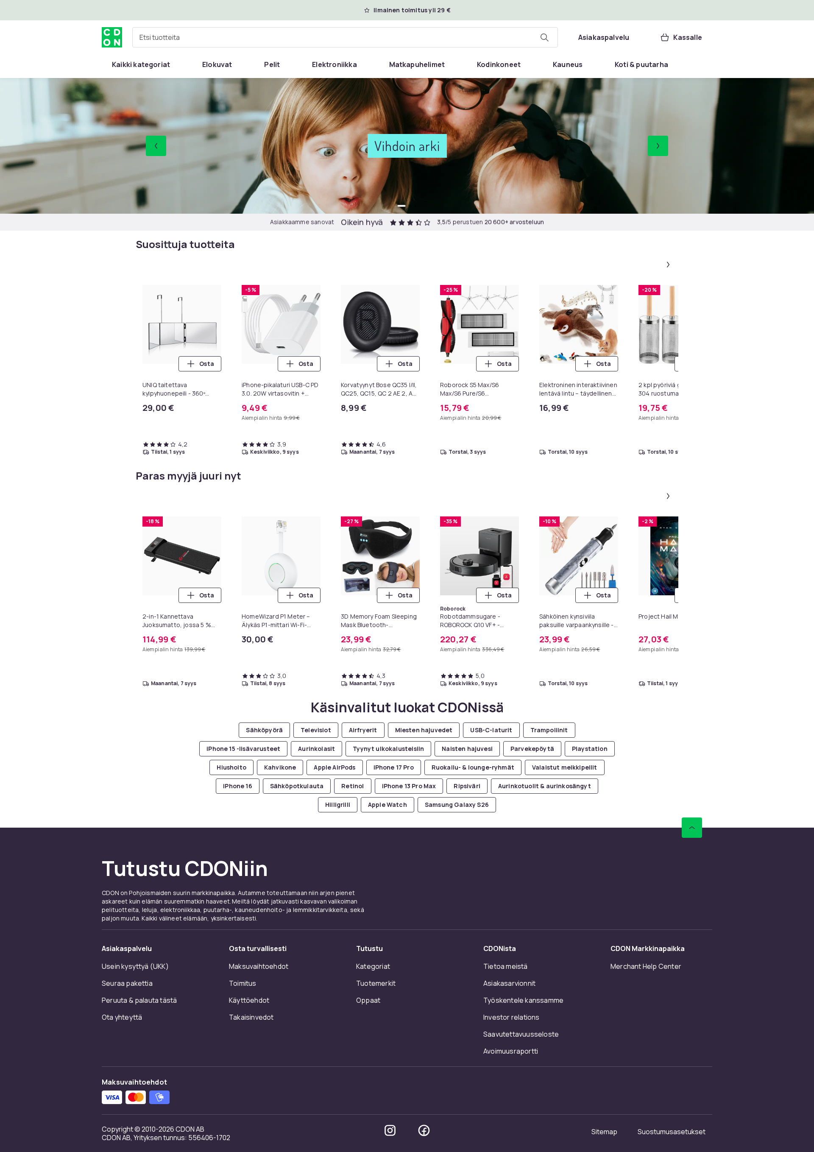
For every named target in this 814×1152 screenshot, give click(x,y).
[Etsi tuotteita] (544, 37)
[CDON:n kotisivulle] (112, 37)
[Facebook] (424, 1130)
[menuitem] (141, 64)
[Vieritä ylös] (692, 827)
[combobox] (345, 37)
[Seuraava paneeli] (668, 264)
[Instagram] (390, 1130)
